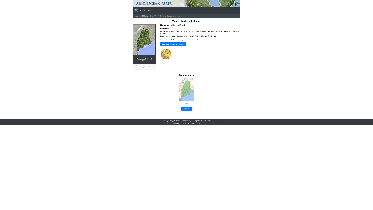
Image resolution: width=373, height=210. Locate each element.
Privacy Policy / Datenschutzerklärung (177, 121)
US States (144, 16)
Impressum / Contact (202, 121)
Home (142, 10)
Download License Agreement (173, 44)
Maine (186, 103)
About (148, 10)
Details (186, 109)
